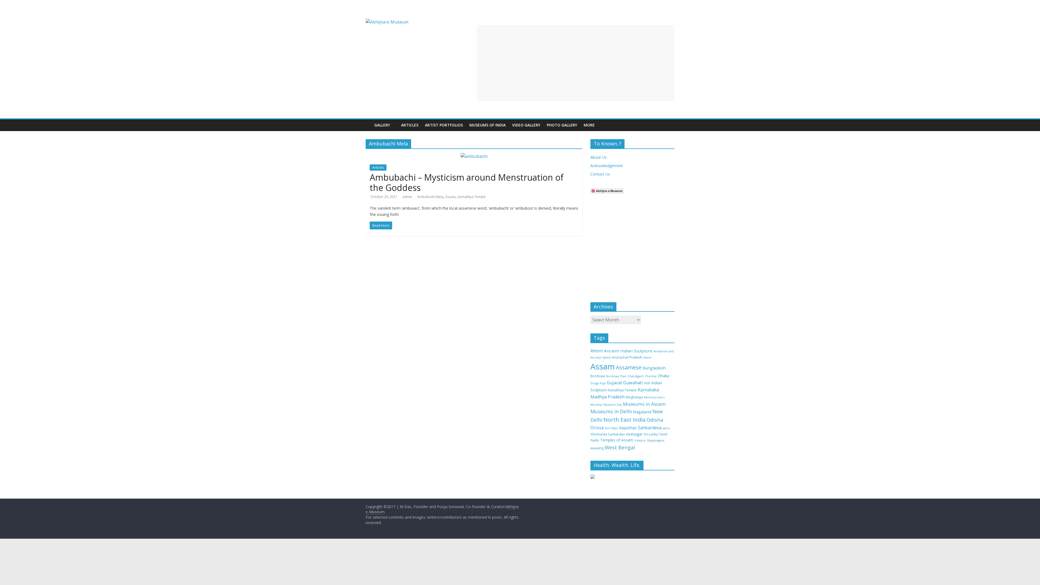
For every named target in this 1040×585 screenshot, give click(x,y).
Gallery (382, 125)
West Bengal (620, 447)
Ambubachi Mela (430, 196)
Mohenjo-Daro (654, 397)
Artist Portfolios (444, 125)
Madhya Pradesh (607, 397)
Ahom (596, 351)
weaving (597, 448)
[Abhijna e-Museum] (368, 121)
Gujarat (614, 383)
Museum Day (612, 405)
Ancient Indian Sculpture (628, 350)
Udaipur (640, 440)
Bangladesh (654, 367)
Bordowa (597, 376)
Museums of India (487, 125)
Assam (450, 196)
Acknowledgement (606, 165)
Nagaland (642, 411)
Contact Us (600, 174)
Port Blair (611, 428)
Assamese (629, 367)
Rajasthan (628, 427)
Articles (409, 125)
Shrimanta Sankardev (607, 434)
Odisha (654, 419)
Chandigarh (636, 376)
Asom (647, 357)
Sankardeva (650, 428)
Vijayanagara (655, 440)
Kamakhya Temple (472, 196)
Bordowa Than (616, 376)
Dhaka (663, 375)
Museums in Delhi (611, 411)
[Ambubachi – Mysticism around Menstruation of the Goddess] (474, 156)
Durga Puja (598, 383)
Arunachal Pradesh (627, 357)
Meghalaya (634, 397)
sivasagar (634, 434)
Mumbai (596, 405)
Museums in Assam (644, 404)
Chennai (651, 376)
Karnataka (648, 390)
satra (666, 428)
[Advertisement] (575, 63)
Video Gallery (526, 125)
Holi (647, 383)
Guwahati (633, 383)
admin (407, 196)
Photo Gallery (562, 125)
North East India (624, 419)
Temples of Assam (616, 440)
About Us (598, 157)
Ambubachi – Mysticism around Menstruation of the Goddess (467, 182)
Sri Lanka (651, 434)
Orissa (597, 428)
